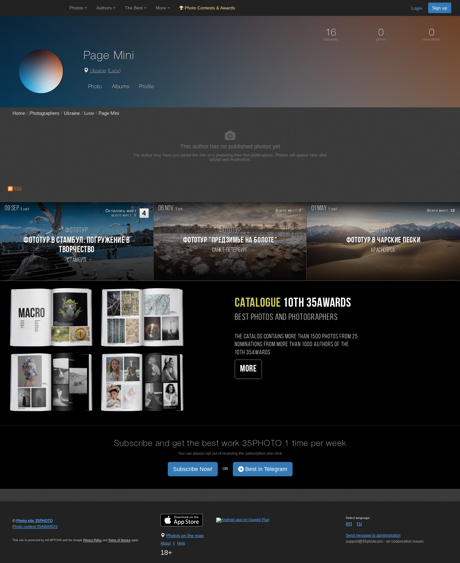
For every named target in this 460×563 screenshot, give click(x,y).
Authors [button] (104, 8)
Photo (95, 86)
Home (19, 113)
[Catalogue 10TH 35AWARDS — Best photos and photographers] (96, 349)
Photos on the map (185, 535)
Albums (121, 86)
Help (181, 543)
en (349, 523)
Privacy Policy (92, 540)
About (166, 543)
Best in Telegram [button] (265, 469)
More (248, 369)
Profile (146, 86)
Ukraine (98, 71)
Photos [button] (76, 8)
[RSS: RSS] (10, 188)
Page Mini (109, 113)
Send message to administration (373, 535)
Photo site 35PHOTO (34, 521)
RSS (18, 188)
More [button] (161, 8)
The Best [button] (134, 8)
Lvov (114, 71)
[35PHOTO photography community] (34, 8)
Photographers (44, 113)
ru (359, 523)
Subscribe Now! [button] (192, 469)
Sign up (439, 8)
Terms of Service (119, 540)
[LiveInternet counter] (26, 532)
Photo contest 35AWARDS (35, 527)
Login (416, 8)
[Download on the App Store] (188, 520)
